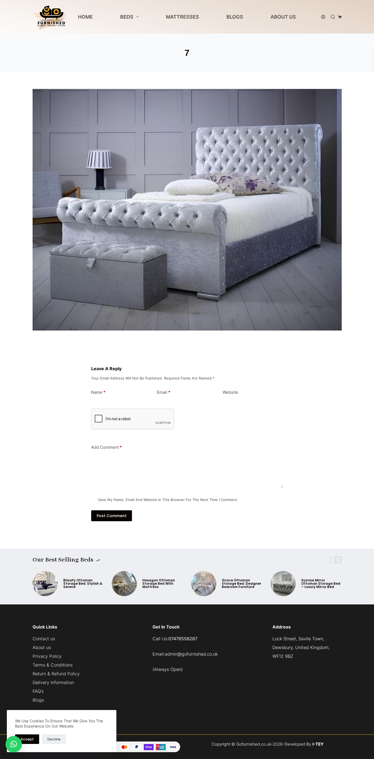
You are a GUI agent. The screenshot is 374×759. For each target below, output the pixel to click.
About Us (283, 17)
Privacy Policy (47, 656)
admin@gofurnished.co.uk (191, 654)
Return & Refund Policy (56, 673)
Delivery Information (53, 682)
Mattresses (182, 17)
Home (85, 17)
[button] (13, 744)
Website (230, 392)
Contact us (44, 638)
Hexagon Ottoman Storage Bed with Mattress (158, 584)
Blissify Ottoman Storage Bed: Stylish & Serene (82, 584)
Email (163, 392)
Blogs (234, 17)
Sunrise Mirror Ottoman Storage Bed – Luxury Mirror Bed (320, 584)
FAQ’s (38, 691)
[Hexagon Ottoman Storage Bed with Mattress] (124, 583)
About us (42, 647)
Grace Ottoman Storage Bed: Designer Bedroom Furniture (241, 584)
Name (98, 392)
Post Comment (111, 515)
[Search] (333, 17)
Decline (54, 739)
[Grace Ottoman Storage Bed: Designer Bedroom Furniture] (203, 583)
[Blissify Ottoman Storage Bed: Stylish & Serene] (45, 583)
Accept (27, 739)
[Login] (323, 17)
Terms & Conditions (53, 665)
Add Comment (106, 447)
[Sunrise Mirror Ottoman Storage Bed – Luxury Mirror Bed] (283, 583)
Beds (126, 17)
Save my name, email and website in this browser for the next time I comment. (168, 499)
